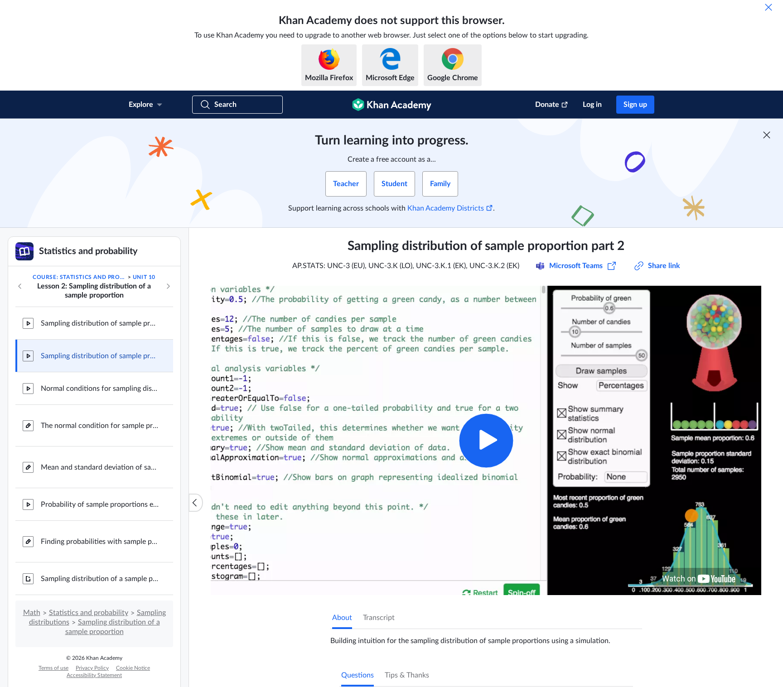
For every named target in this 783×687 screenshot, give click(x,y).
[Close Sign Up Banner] (767, 135)
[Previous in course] (19, 286)
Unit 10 (144, 277)
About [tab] (342, 617)
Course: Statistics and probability (79, 277)
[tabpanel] (486, 637)
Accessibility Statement (94, 675)
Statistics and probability (88, 612)
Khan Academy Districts (445, 208)
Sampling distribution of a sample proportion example (100, 578)
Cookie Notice (133, 668)
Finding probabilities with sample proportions (100, 541)
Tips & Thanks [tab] (407, 675)
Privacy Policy (92, 668)
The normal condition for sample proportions (100, 425)
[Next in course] (168, 286)
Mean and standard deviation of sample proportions (100, 467)
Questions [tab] (357, 675)
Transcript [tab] (379, 617)
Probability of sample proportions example (100, 504)
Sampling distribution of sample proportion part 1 (100, 323)
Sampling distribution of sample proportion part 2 (100, 356)
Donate (547, 104)
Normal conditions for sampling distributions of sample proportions (100, 388)
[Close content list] (195, 503)
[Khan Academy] (391, 104)
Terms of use (53, 668)
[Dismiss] (768, 7)
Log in (592, 104)
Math (31, 612)
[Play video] (486, 440)
